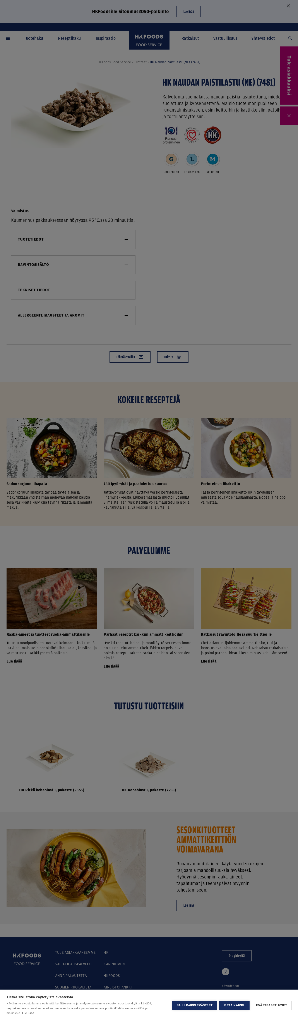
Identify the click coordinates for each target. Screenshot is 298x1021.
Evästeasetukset (271, 1005)
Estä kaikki (234, 1005)
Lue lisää (28, 1013)
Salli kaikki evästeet (194, 1005)
